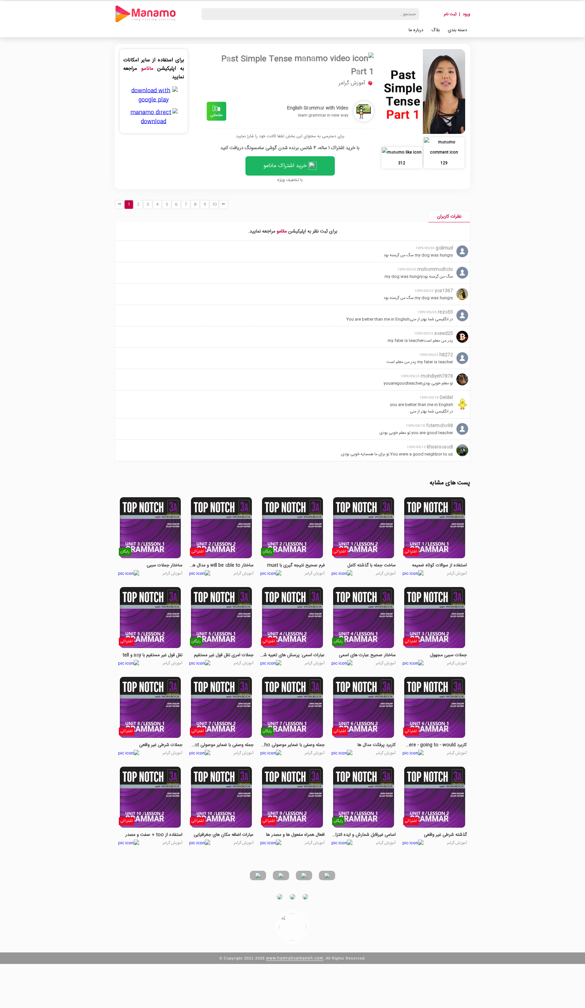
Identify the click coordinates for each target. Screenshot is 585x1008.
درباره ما (416, 30)
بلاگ (435, 30)
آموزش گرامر (352, 83)
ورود (466, 14)
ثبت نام (450, 14)
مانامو (147, 68)
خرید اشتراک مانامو (285, 165)
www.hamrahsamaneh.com (294, 958)
